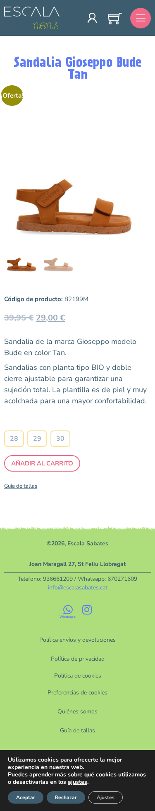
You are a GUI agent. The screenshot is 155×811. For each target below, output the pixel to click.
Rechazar (66, 797)
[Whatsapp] (68, 609)
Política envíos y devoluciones (77, 640)
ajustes (77, 782)
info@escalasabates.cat (77, 587)
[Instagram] (87, 609)
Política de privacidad (78, 659)
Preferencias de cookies (77, 692)
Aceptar (25, 797)
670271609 (122, 579)
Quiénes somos (77, 711)
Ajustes (105, 797)
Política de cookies (77, 676)
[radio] (14, 438)
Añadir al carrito (42, 463)
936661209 (58, 579)
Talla (37, 423)
